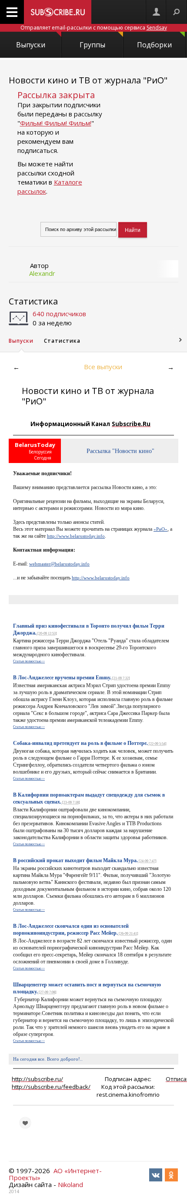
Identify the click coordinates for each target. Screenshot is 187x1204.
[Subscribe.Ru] (57, 12)
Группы (92, 45)
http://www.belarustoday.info (76, 536)
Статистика (33, 301)
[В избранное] (25, 1122)
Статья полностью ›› (29, 661)
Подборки (154, 45)
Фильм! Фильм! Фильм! (55, 123)
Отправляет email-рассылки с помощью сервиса (93, 27)
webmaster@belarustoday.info (59, 563)
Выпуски (30, 45)
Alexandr (42, 273)
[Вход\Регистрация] (156, 12)
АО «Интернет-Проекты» (55, 1174)
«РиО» (160, 529)
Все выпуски (103, 366)
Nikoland (70, 1184)
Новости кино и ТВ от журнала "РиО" (88, 80)
